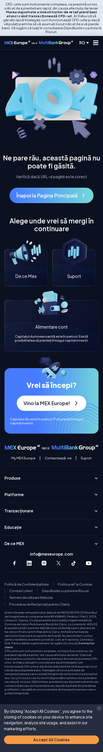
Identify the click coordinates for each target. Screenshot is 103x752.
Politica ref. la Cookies (75, 584)
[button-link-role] (51, 195)
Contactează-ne (58, 458)
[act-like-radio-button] (84, 42)
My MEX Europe (23, 458)
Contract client (21, 591)
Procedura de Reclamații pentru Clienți (39, 604)
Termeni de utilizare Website (31, 598)
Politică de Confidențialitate (26, 584)
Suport (86, 458)
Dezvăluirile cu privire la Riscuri (65, 591)
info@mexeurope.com (51, 554)
